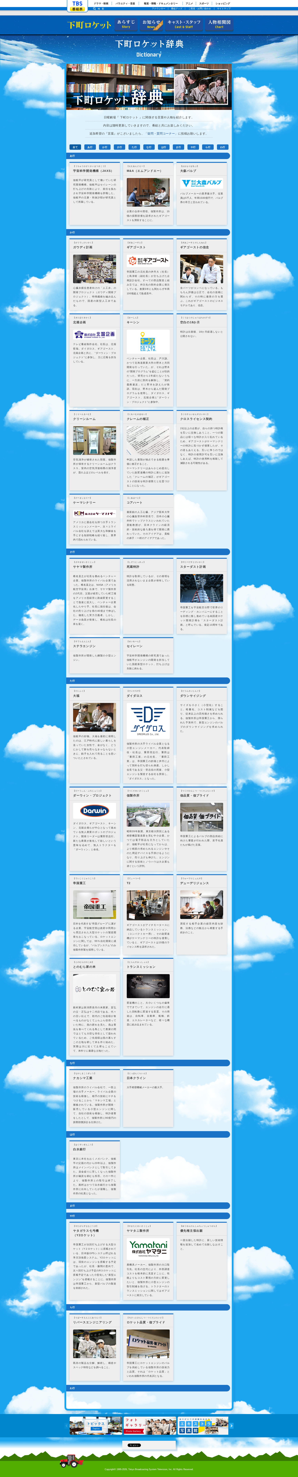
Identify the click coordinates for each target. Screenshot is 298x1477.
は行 (163, 147)
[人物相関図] (219, 24)
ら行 (207, 147)
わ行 (222, 147)
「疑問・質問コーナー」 (161, 133)
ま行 (178, 147)
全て (75, 147)
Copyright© (110, 1469)
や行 (193, 147)
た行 (134, 147)
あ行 (89, 147)
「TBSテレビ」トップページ (77, 3)
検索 (102, 8)
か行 (104, 147)
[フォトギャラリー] (150, 1426)
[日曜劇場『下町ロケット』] (87, 25)
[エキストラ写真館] (204, 1426)
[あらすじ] (126, 24)
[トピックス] (96, 1426)
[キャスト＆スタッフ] (184, 24)
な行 (148, 147)
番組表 (77, 9)
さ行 (119, 147)
